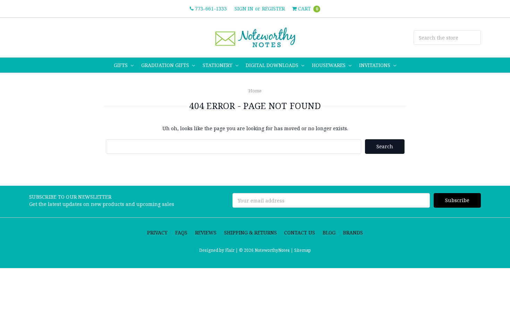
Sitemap (302, 250)
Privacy (157, 232)
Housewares (329, 65)
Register (273, 8)
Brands (353, 232)
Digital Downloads (273, 65)
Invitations (375, 65)
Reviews (205, 232)
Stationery (218, 65)
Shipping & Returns (250, 232)
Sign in (244, 8)
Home (255, 91)
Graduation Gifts (165, 65)
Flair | (231, 250)
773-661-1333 (210, 8)
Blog (329, 232)
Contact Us (299, 232)
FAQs (181, 232)
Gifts (121, 65)
